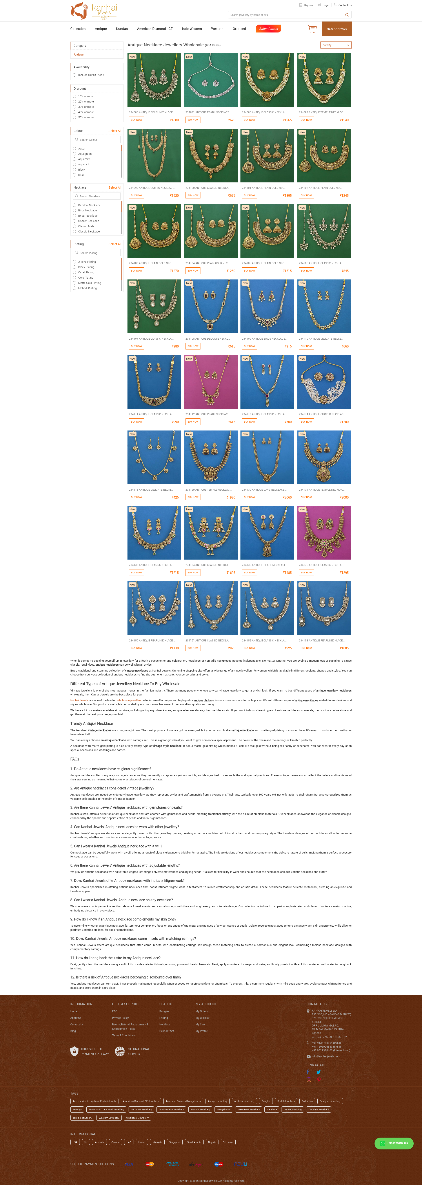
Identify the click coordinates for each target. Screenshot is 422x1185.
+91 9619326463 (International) (331, 1050)
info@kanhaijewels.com (326, 1056)
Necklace (164, 1024)
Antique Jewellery (217, 1101)
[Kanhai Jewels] (95, 10)
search (165, 1004)
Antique (101, 28)
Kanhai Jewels (79, 700)
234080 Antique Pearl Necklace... (152, 112)
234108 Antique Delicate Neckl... (208, 338)
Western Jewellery (109, 1117)
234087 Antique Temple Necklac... (322, 112)
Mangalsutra (224, 1109)
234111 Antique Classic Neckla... (151, 414)
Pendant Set (166, 1031)
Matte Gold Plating (89, 283)
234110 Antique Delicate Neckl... (321, 338)
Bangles (164, 1011)
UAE (129, 1142)
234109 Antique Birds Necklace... (264, 338)
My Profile (202, 1031)
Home (73, 1011)
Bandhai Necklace (89, 205)
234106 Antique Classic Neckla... (321, 263)
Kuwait (142, 1142)
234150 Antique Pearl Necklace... (152, 640)
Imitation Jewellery (141, 1109)
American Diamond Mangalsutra (183, 1101)
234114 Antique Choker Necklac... (322, 414)
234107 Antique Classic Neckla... (151, 338)
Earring (163, 1017)
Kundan (122, 28)
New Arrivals (337, 29)
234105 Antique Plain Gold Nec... (264, 263)
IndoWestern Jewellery (171, 1109)
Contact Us (77, 1024)
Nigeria (212, 1142)
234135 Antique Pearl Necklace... (265, 565)
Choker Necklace (88, 221)
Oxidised (239, 28)
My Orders (202, 1011)
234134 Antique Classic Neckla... (208, 565)
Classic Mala (86, 226)
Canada (115, 1142)
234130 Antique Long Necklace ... (264, 489)
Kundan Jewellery (200, 1109)
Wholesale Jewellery (137, 1117)
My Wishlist (202, 1017)
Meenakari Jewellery (249, 1109)
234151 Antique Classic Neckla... (208, 640)
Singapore (174, 1142)
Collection (78, 28)
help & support (125, 1004)
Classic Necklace (89, 231)
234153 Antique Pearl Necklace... (322, 640)
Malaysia (157, 1142)
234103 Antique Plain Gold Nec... (151, 263)
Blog (73, 1031)
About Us (75, 1017)
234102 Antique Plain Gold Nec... (321, 187)
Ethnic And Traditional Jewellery (106, 1109)
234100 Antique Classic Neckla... (208, 187)
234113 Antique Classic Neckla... (264, 414)
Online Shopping (293, 1109)
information (81, 1004)
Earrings (77, 1109)
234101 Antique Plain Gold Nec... (264, 187)
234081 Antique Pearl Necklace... (208, 112)
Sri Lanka (228, 1142)
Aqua (81, 148)
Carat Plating (86, 272)
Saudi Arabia (194, 1142)
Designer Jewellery (330, 1101)
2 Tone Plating (87, 262)
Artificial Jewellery (244, 1101)
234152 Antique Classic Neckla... (264, 640)
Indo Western (192, 28)
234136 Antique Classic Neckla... (321, 565)
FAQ (114, 1011)
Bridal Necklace (88, 216)
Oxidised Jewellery (319, 1109)
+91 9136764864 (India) (326, 1043)
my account (206, 1004)
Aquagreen (85, 154)
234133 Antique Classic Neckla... (151, 565)
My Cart (200, 1024)
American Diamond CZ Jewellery (141, 1101)
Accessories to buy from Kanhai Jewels (94, 1101)
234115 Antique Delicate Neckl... (151, 489)
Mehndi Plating (87, 288)
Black (81, 169)
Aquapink (84, 164)
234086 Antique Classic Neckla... (264, 112)
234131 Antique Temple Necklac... (322, 489)
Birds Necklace (87, 210)
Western (217, 28)
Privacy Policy (120, 1017)
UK (85, 1142)
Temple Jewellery (82, 1117)
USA (75, 1142)
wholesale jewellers (129, 700)
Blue (81, 175)
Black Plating (86, 267)
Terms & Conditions (123, 1035)
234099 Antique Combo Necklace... (152, 187)
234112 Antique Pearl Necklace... (208, 414)
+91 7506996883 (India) (326, 1046)
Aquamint (84, 159)
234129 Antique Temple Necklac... (209, 489)
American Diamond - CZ (155, 28)
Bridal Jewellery (286, 1101)
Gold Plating (85, 277)
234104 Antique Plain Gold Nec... (208, 263)
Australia (99, 1142)
